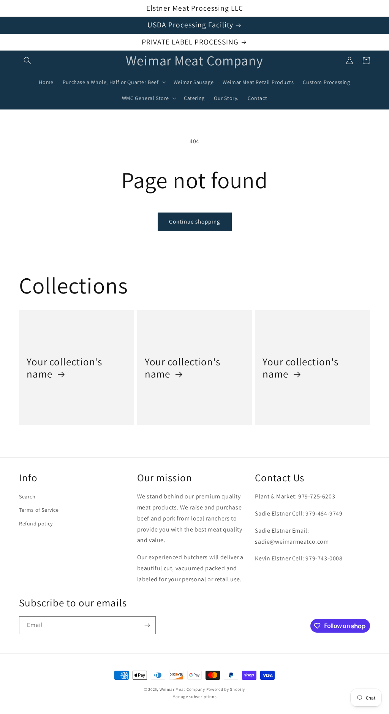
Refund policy (36, 523)
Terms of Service (39, 509)
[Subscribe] (147, 625)
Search (27, 496)
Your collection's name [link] (64, 367)
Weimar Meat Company (183, 689)
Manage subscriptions (194, 696)
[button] (27, 60)
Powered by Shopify (225, 689)
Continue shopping (194, 221)
